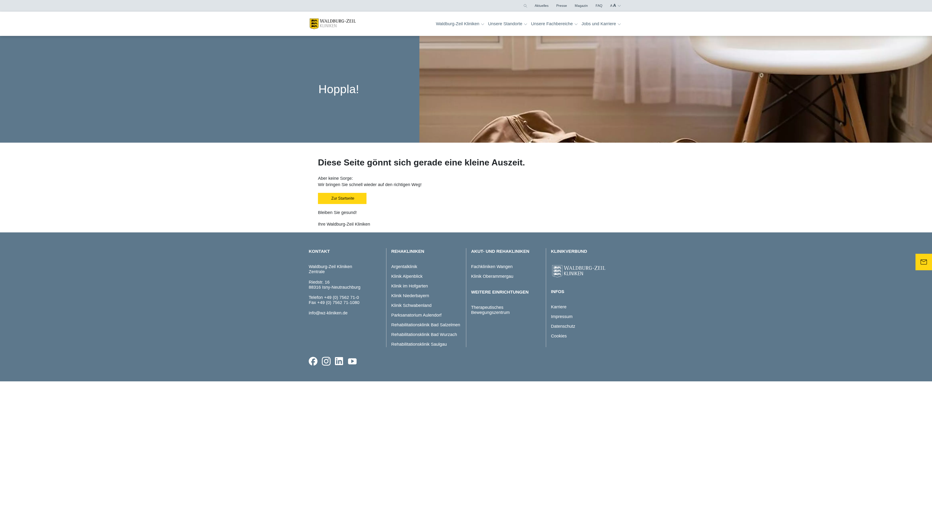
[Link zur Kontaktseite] (923, 262)
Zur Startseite (342, 198)
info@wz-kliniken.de (328, 313)
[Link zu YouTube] (352, 361)
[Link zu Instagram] (326, 361)
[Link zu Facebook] (313, 361)
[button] (525, 5)
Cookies (559, 336)
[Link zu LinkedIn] (339, 361)
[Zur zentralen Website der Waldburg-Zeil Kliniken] (586, 271)
